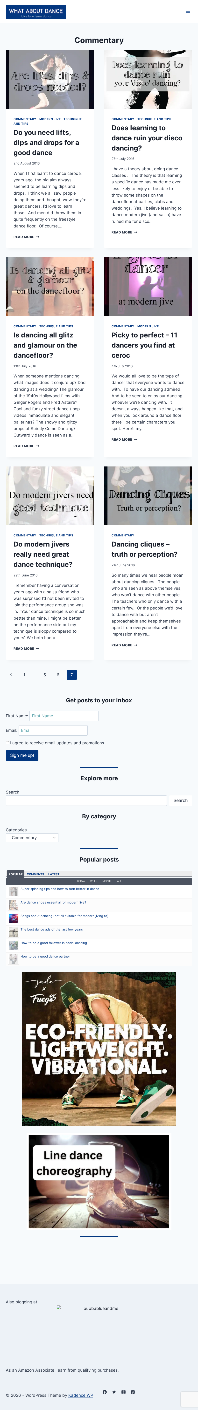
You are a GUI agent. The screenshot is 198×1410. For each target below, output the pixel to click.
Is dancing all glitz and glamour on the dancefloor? (45, 345)
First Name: (17, 715)
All (119, 881)
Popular (16, 874)
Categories (16, 830)
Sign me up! (22, 755)
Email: (12, 730)
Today (81, 881)
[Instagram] (123, 1392)
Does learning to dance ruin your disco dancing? (147, 138)
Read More (26, 237)
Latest (53, 874)
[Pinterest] (133, 1392)
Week (94, 881)
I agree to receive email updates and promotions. (57, 742)
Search (12, 792)
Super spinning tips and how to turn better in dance (60, 889)
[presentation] (50, 79)
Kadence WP (80, 1395)
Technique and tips (154, 119)
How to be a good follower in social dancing (54, 943)
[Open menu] (187, 11)
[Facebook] (104, 1392)
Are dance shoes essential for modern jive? (53, 902)
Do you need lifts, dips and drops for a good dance (46, 142)
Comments (35, 874)
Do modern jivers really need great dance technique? (43, 554)
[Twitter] (114, 1392)
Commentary (25, 119)
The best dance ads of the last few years (52, 929)
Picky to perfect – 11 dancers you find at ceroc (144, 345)
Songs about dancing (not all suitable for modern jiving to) (64, 916)
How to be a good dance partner (45, 956)
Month (107, 881)
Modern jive (50, 119)
